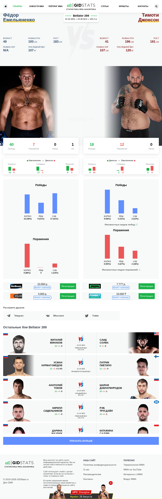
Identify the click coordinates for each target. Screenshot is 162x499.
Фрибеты (124, 6)
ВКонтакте (58, 315)
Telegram (19, 315)
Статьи (105, 6)
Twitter (95, 315)
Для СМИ (8, 482)
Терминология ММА (134, 465)
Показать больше (81, 441)
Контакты (143, 6)
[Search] (156, 6)
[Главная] (5, 6)
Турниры (17, 6)
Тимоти (148, 17)
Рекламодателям (92, 474)
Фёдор (19, 17)
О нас (86, 469)
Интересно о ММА (133, 474)
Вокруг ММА (130, 479)
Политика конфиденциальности (99, 465)
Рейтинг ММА (56, 6)
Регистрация (68, 286)
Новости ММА (36, 6)
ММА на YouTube (132, 469)
